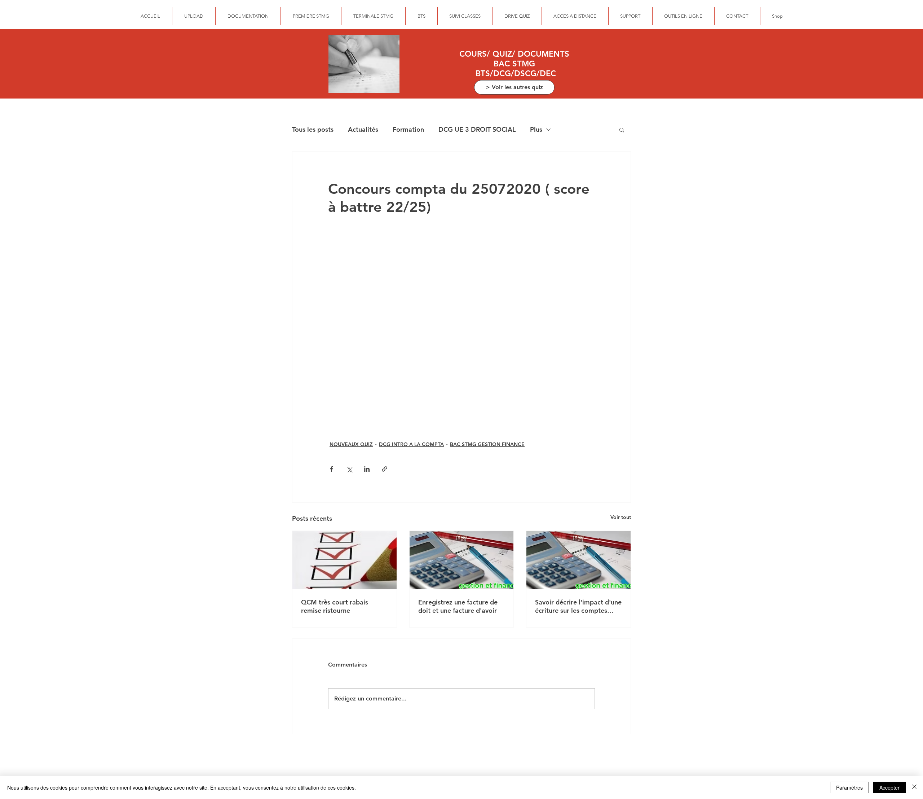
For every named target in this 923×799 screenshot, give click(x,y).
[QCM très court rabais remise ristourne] (344, 560)
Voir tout (620, 517)
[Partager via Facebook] (331, 469)
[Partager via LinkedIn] (366, 469)
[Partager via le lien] (384, 469)
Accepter (889, 787)
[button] (621, 129)
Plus (536, 129)
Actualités (363, 129)
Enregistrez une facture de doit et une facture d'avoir (458, 606)
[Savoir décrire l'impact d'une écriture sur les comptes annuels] (578, 560)
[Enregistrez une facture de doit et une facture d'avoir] (462, 560)
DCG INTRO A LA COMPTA (411, 444)
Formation (408, 129)
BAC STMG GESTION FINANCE (487, 444)
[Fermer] (914, 787)
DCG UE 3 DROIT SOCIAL (477, 129)
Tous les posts (313, 129)
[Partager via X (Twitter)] (349, 469)
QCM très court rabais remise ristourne (334, 606)
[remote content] (461, 327)
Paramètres (849, 787)
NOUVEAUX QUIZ (351, 444)
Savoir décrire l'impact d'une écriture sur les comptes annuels (578, 606)
